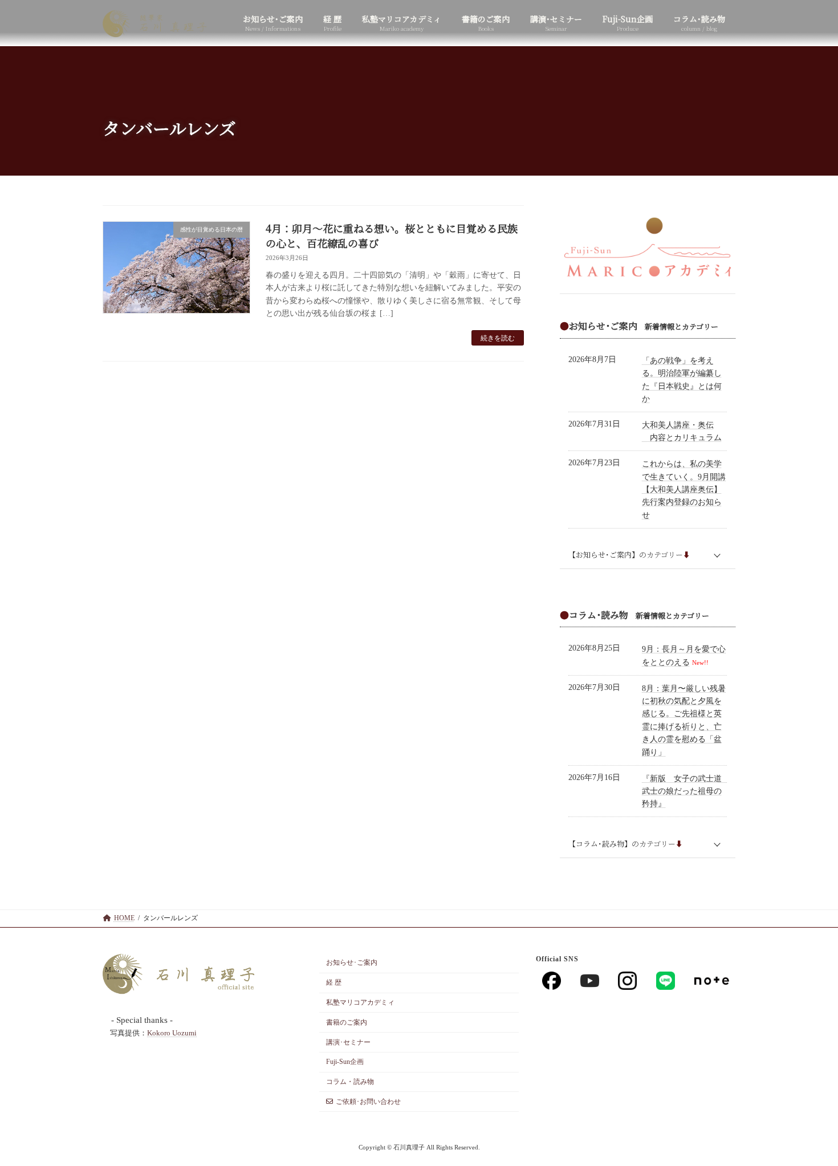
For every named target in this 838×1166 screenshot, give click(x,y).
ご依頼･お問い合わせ (368, 1102)
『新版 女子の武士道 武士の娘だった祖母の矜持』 (686, 791)
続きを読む (498, 338)
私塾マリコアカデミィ (360, 1002)
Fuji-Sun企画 (345, 1062)
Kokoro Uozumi (172, 1033)
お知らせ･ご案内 (351, 963)
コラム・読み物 (350, 1082)
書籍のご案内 (346, 1022)
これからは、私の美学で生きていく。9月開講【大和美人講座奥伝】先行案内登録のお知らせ (684, 490)
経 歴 (333, 982)
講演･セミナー (348, 1042)
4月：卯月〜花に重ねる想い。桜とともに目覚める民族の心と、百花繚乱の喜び (392, 235)
